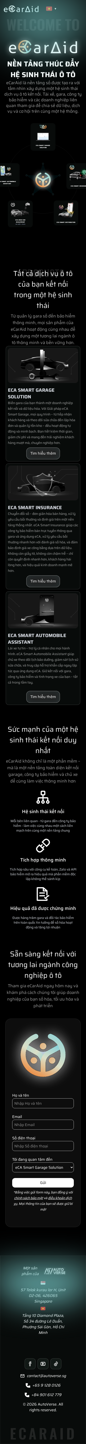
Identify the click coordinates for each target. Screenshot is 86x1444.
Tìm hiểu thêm (43, 453)
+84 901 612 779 (46, 1395)
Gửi (43, 1183)
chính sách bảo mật (28, 1198)
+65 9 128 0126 (46, 1385)
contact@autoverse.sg (46, 1376)
